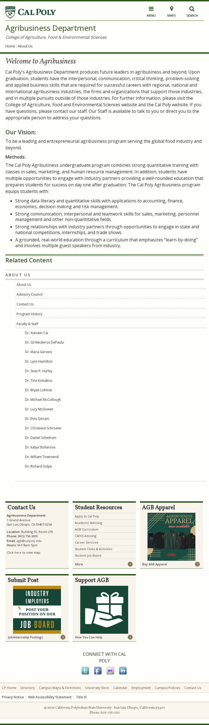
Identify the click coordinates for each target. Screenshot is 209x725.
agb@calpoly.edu (29, 541)
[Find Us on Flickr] (110, 674)
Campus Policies (167, 687)
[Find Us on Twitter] (85, 674)
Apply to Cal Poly (87, 516)
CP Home (9, 687)
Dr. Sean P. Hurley (38, 371)
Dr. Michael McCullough (43, 399)
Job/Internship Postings (25, 637)
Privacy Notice (13, 697)
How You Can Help (88, 637)
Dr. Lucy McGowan (39, 409)
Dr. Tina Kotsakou (38, 380)
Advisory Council (29, 294)
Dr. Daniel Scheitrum (40, 437)
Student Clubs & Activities (93, 549)
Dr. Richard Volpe (38, 466)
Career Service (86, 542)
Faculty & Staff (27, 323)
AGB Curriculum (87, 529)
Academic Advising (88, 523)
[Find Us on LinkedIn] (123, 674)
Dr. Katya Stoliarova (40, 447)
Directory (27, 687)
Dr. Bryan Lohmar (38, 390)
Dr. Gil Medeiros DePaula (44, 342)
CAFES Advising (85, 536)
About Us (24, 284)
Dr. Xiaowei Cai (36, 332)
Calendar (120, 687)
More (79, 564)
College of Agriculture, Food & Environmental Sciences (55, 37)
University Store (97, 687)
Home (10, 46)
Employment (141, 687)
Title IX (81, 697)
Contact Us (25, 304)
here (17, 552)
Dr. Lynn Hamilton (39, 361)
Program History (29, 314)
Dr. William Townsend (42, 456)
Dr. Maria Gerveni (38, 352)
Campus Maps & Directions (60, 687)
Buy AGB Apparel (154, 564)
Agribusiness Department (50, 28)
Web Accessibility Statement (50, 697)
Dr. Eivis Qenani (37, 418)
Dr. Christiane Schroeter (43, 428)
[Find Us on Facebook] (98, 674)
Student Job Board (88, 555)
